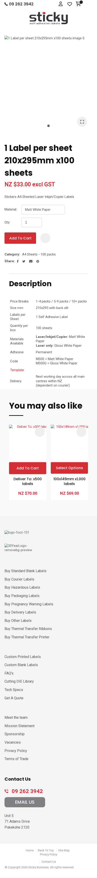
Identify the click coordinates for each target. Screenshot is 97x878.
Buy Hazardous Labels (22, 587)
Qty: (7, 222)
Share (9, 261)
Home (30, 850)
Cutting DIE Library (19, 681)
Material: (11, 209)
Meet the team (16, 717)
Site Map (64, 850)
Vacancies (13, 742)
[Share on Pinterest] (37, 261)
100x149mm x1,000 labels (69, 481)
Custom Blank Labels (21, 665)
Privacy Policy (16, 751)
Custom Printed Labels (23, 657)
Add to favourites (40, 432)
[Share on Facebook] (17, 261)
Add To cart (27, 468)
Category (12, 254)
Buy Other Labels (18, 620)
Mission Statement (20, 726)
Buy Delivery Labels (20, 612)
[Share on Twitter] (23, 261)
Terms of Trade (16, 759)
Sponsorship (15, 734)
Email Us (25, 802)
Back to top (46, 850)
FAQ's (9, 673)
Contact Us (49, 861)
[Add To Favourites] (45, 238)
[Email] (30, 261)
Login (61, 4)
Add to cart (20, 238)
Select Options (69, 468)
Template (17, 370)
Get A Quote (14, 698)
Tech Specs (14, 690)
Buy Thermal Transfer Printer (27, 637)
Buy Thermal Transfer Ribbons (28, 629)
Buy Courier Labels (19, 579)
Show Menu (88, 4)
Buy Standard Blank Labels (25, 571)
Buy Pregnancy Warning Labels (29, 604)
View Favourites (69, 4)
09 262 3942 (21, 4)
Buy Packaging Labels (22, 596)
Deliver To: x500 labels (28, 481)
